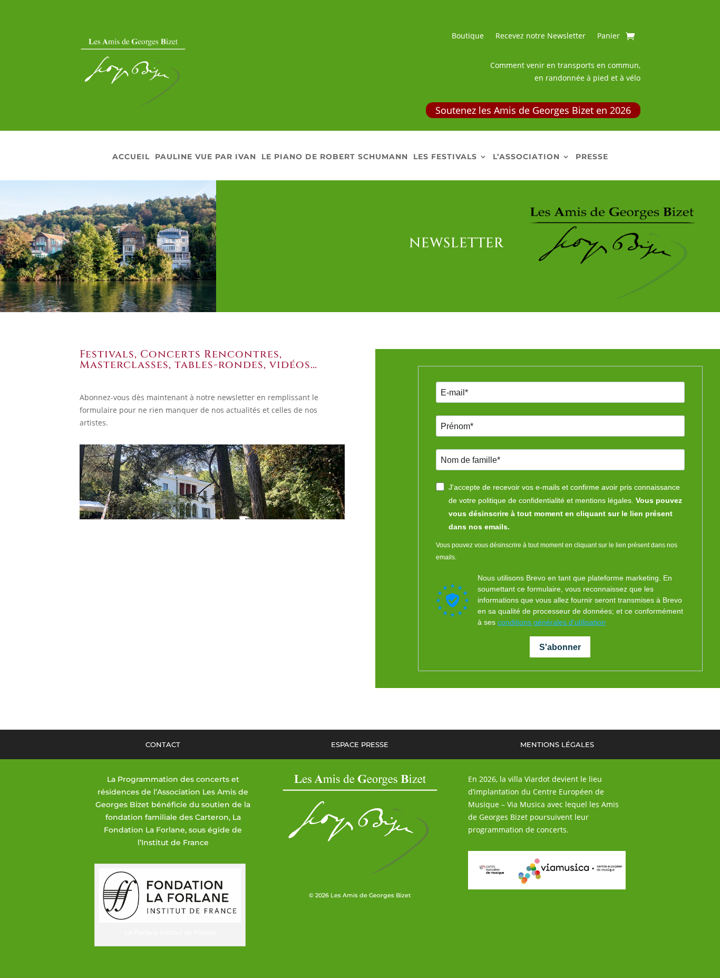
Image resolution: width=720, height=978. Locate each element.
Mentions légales (557, 744)
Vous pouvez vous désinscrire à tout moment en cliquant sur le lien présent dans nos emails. (556, 551)
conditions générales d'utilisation (552, 622)
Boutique (468, 36)
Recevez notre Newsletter (540, 36)
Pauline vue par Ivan (205, 157)
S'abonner (560, 647)
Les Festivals (445, 157)
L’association (526, 157)
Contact (162, 744)
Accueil (131, 157)
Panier (608, 36)
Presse (592, 157)
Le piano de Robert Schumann (334, 157)
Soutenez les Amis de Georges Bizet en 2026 (533, 110)
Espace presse (359, 744)
